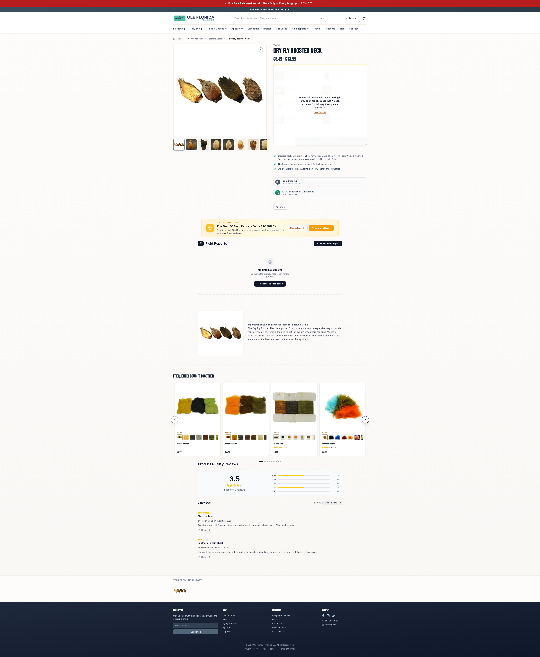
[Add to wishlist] (261, 49)
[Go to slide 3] (267, 461)
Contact (353, 28)
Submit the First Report (271, 283)
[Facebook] (323, 615)
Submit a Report (323, 228)
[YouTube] (333, 615)
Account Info (278, 631)
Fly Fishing (179, 28)
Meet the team (279, 627)
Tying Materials (230, 623)
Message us (330, 624)
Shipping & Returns (281, 615)
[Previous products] (174, 419)
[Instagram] (328, 615)
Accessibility (268, 649)
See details (296, 228)
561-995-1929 (331, 620)
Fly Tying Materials (194, 39)
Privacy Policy (251, 649)
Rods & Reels (229, 615)
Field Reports (299, 28)
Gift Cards (281, 28)
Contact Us (277, 623)
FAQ (274, 619)
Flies (225, 619)
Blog (342, 28)
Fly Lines (227, 627)
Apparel (235, 28)
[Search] (322, 18)
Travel (316, 28)
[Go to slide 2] (265, 461)
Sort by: (317, 502)
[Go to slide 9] (280, 461)
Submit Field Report (329, 243)
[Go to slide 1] (261, 461)
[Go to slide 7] (276, 461)
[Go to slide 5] (271, 461)
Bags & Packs (216, 28)
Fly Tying (197, 28)
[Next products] (365, 419)
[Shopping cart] (364, 18)
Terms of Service (287, 649)
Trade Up (330, 28)
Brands (267, 28)
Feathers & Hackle (216, 39)
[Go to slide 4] (269, 461)
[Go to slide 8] (278, 461)
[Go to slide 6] (273, 461)
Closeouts (253, 28)
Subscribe (196, 632)
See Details (320, 112)
